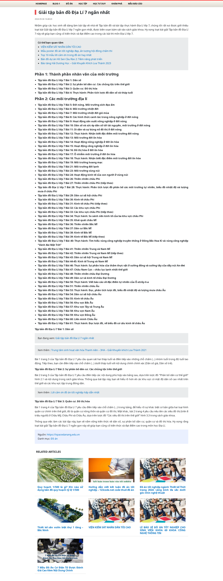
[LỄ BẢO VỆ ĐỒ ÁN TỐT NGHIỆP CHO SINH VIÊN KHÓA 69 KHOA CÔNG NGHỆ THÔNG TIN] (163, 511)
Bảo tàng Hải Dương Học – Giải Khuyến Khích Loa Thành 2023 (76, 63)
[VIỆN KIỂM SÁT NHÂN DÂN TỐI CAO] (111, 511)
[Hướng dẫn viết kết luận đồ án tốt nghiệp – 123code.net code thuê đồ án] (111, 470)
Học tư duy (99, 3)
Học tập (83, 3)
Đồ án (69, 3)
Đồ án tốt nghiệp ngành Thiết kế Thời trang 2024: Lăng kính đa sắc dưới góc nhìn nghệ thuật (163, 490)
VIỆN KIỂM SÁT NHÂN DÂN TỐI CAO (61, 47)
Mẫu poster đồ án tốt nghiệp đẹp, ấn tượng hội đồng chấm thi (76, 51)
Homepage (41, 3)
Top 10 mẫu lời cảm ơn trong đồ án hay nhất (66, 55)
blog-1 (56, 3)
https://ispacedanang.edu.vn (63, 434)
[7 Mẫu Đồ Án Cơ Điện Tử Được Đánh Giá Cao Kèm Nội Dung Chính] (60, 551)
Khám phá (117, 3)
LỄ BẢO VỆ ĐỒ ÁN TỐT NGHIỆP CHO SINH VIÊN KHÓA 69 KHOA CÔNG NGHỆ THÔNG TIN (163, 530)
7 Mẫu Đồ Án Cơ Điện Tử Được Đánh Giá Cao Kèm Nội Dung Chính (60, 569)
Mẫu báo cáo (135, 3)
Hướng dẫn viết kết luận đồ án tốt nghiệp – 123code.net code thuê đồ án (111, 488)
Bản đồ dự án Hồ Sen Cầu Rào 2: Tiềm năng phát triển (71, 59)
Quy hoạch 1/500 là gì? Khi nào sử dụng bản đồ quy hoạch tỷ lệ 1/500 (60, 488)
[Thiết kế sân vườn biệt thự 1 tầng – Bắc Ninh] (60, 511)
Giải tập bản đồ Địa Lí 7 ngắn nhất (74, 338)
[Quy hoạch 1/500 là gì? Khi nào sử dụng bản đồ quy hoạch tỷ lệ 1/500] (60, 470)
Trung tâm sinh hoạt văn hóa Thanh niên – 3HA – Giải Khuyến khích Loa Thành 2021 (99, 350)
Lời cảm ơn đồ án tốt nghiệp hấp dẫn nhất (75, 392)
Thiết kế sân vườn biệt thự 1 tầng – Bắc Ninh (60, 529)
